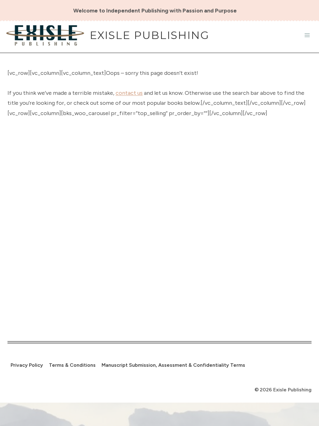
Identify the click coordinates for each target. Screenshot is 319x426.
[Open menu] (307, 35)
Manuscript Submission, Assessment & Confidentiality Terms (173, 365)
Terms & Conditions (72, 365)
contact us (129, 93)
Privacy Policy (27, 365)
